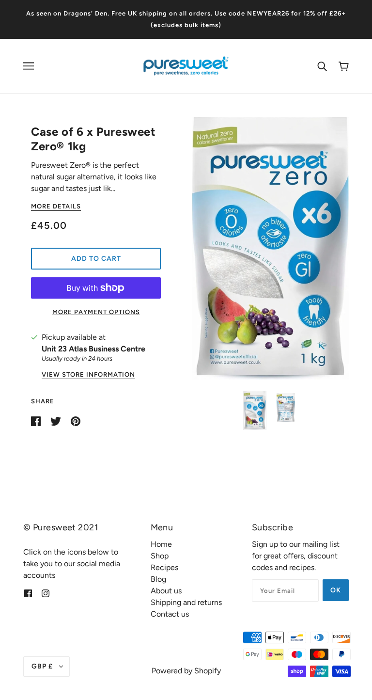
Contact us (170, 614)
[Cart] (343, 66)
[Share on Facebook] (36, 420)
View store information (88, 374)
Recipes (164, 567)
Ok (335, 590)
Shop (160, 555)
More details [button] (56, 206)
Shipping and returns (186, 602)
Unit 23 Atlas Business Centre (93, 348)
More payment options (96, 312)
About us (166, 590)
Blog (158, 579)
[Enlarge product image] (270, 248)
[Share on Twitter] (56, 420)
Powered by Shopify (186, 670)
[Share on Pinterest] (75, 420)
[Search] (322, 66)
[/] (186, 65)
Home (161, 544)
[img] (28, 593)
